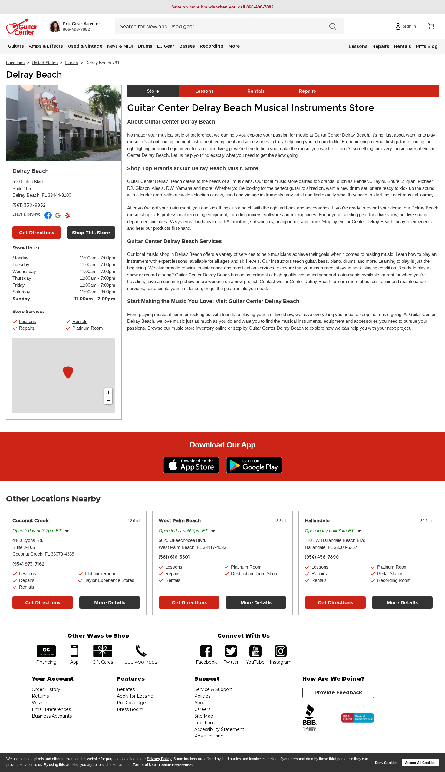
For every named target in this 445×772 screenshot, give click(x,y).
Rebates (126, 689)
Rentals (402, 46)
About (200, 702)
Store (153, 91)
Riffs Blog (427, 46)
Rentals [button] (79, 321)
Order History (46, 689)
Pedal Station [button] (390, 573)
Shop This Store (91, 233)
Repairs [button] (27, 328)
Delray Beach (34, 75)
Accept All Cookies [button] (420, 762)
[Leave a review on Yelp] (67, 218)
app (74, 647)
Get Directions (36, 233)
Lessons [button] (27, 321)
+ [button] (108, 392)
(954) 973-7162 (28, 564)
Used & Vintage (85, 46)
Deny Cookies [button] (386, 762)
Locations (15, 62)
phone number (141, 647)
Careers (202, 709)
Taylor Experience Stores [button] (109, 580)
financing (46, 647)
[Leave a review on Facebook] (48, 218)
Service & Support (213, 689)
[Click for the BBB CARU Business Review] (357, 718)
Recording (211, 46)
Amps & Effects (46, 46)
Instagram (280, 647)
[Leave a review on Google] (58, 218)
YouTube (255, 647)
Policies (202, 696)
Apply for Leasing (135, 696)
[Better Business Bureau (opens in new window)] (309, 718)
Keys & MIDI (120, 46)
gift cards (102, 647)
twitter (231, 647)
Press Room (130, 709)
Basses (187, 46)
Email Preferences (51, 709)
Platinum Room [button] (87, 328)
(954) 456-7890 (322, 557)
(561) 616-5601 (174, 557)
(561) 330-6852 (29, 205)
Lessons (358, 46)
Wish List (41, 702)
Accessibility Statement (219, 729)
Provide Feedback (338, 692)
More (234, 46)
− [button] (108, 400)
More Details (109, 602)
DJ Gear (165, 46)
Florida (71, 62)
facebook (206, 647)
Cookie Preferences (176, 765)
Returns (40, 696)
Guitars (16, 46)
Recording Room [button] (394, 580)
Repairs (380, 46)
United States (45, 62)
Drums (145, 46)
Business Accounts (52, 716)
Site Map (203, 716)
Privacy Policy (159, 759)
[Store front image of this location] (63, 123)
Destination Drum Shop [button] (254, 573)
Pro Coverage (131, 702)
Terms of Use (144, 765)
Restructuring (209, 736)
